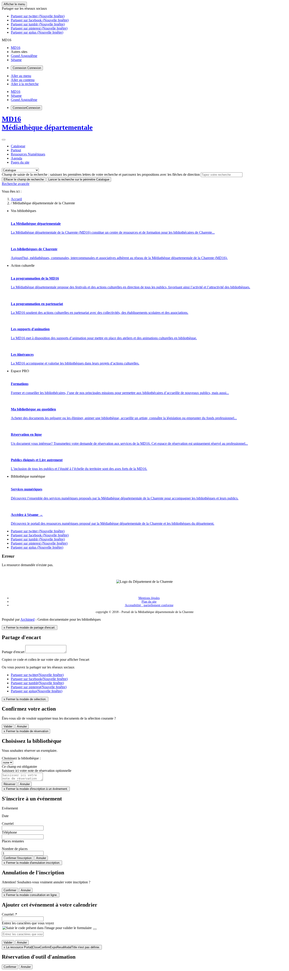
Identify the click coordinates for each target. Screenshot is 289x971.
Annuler (22, 726)
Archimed (27, 619)
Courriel (8, 823)
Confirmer (10, 890)
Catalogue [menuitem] (18, 146)
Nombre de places (15, 849)
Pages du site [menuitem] (20, 162)
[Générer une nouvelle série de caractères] (95, 929)
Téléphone (9, 832)
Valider (8, 726)
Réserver (9, 784)
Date (5, 816)
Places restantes (13, 841)
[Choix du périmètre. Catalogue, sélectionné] (3, 139)
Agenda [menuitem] (16, 158)
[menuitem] (15, 48)
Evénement (10, 808)
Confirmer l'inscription (18, 858)
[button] (24, 8)
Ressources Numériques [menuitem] (28, 154)
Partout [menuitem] (16, 150)
